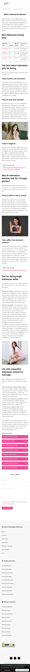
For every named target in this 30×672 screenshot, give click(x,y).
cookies (9, 665)
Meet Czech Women (6, 631)
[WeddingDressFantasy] (7, 3)
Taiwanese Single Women (10, 458)
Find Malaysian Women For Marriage (14, 270)
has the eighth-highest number (13, 199)
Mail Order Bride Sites (6, 565)
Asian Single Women (9, 441)
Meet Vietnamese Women (7, 614)
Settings (7, 670)
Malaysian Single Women (10, 445)
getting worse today (14, 250)
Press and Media (5, 549)
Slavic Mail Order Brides (7, 590)
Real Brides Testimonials (7, 546)
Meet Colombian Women (7, 621)
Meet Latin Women (6, 617)
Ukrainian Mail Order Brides (7, 594)
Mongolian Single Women (10, 450)
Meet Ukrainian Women (7, 635)
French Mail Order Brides (7, 587)
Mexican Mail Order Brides (7, 580)
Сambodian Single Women (10, 436)
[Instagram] (15, 658)
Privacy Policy (5, 538)
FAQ (3, 553)
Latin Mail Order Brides (7, 576)
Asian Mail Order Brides (10, 467)
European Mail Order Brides (7, 583)
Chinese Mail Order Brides (7, 572)
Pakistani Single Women (10, 454)
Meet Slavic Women (6, 624)
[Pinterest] (19, 658)
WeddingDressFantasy (6, 9)
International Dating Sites (7, 606)
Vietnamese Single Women (10, 463)
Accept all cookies (22, 670)
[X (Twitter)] (11, 658)
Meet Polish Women (6, 628)
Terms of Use (4, 542)
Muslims (26, 147)
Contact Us (4, 535)
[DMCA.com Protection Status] (8, 646)
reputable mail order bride (16, 285)
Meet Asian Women (6, 610)
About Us (4, 531)
